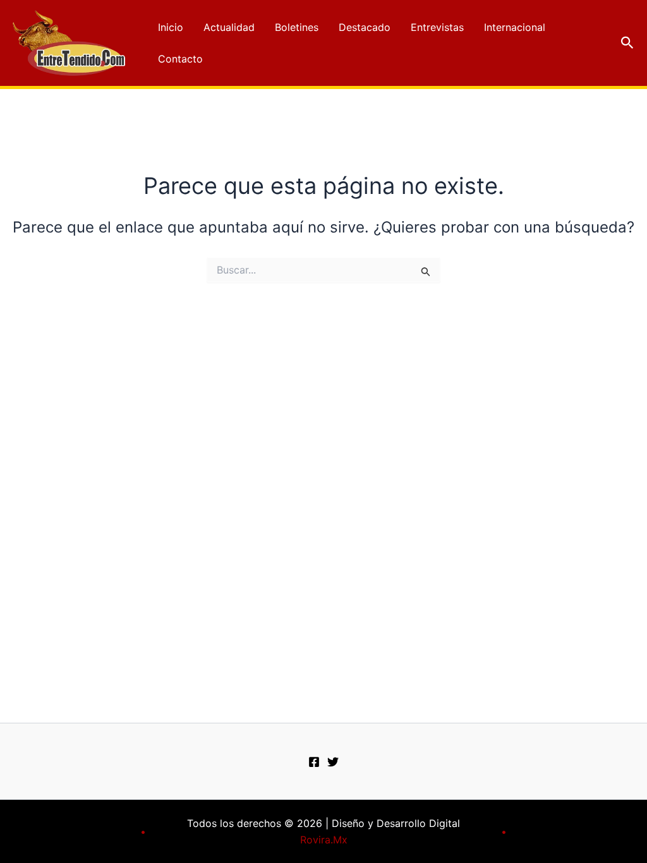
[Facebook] (314, 762)
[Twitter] (333, 762)
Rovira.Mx (324, 839)
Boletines (296, 27)
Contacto (180, 58)
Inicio (170, 27)
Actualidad (229, 27)
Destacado (364, 27)
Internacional (514, 27)
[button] (627, 42)
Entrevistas (437, 27)
